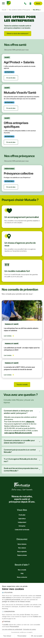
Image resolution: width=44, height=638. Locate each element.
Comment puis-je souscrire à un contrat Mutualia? (20, 451)
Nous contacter (22, 577)
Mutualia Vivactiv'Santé (20, 92)
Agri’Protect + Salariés (19, 62)
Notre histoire (22, 544)
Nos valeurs (22, 548)
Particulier (22, 515)
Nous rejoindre (22, 551)
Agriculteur (22, 518)
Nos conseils (22, 570)
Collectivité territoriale (22, 529)
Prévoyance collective (18, 173)
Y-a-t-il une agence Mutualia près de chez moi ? (20, 460)
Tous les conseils (22, 384)
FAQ (22, 573)
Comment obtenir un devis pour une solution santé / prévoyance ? (18, 412)
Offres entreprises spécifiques (16, 124)
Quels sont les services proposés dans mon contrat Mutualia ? (21, 469)
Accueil (4, 10)
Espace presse (22, 555)
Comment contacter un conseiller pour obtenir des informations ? (19, 441)
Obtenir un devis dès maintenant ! (18, 33)
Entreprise (22, 526)
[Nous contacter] (25, 3)
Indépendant (22, 522)
